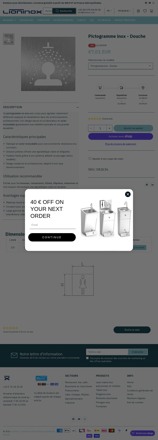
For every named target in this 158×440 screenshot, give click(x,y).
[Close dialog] (128, 194)
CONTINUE (52, 237)
